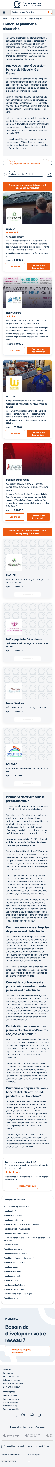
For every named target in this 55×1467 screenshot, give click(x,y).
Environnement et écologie (21, 172)
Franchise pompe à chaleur (15, 1289)
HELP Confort (13, 312)
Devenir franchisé (10, 1402)
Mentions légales (34, 1455)
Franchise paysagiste (12, 1276)
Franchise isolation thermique (16, 1262)
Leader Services (15, 703)
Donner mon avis (27, 1185)
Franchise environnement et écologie (19, 1258)
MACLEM (11, 575)
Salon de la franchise (11, 1380)
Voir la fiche (15, 266)
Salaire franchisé (10, 1406)
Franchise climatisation (13, 1215)
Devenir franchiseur (11, 1387)
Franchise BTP (10, 1211)
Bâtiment (30, 19)
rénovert (10, 228)
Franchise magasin (11, 1267)
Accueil (5, 19)
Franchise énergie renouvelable (17, 1229)
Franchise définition (11, 1376)
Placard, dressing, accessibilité (16, 1206)
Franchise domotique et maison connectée (21, 1224)
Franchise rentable (11, 1399)
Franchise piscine (11, 1280)
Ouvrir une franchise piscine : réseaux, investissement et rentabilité (27, 1239)
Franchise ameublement (14, 1249)
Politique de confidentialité (10, 1455)
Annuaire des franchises (13, 1383)
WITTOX (10, 396)
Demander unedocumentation (38, 266)
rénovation (40, 19)
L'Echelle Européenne (17, 479)
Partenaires (8, 1373)
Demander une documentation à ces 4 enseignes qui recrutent (27, 186)
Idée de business (10, 1395)
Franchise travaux (11, 1245)
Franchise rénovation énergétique (18, 1294)
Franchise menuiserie (12, 1271)
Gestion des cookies (8, 1461)
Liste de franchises (17, 19)
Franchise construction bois (15, 1253)
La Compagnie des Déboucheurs (24, 639)
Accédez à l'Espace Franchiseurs (21, 1351)
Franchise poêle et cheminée (16, 1285)
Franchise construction (13, 1220)
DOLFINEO (11, 764)
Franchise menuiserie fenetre (16, 1233)
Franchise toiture (11, 1298)
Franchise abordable (11, 1409)
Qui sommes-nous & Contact (38, 1446)
